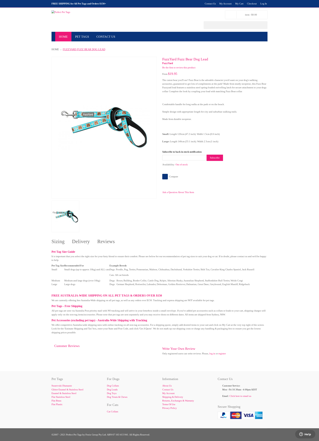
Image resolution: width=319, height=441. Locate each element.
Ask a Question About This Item (178, 192)
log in (212, 353)
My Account (225, 3)
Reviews (106, 241)
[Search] (263, 25)
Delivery (81, 241)
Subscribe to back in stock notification (182, 151)
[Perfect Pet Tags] (61, 12)
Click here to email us (240, 396)
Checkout (252, 3)
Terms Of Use (168, 404)
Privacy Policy (169, 408)
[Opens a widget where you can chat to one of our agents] (305, 434)
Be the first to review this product (178, 67)
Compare (173, 176)
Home (55, 49)
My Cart (239, 3)
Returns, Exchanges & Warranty (178, 400)
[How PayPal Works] (240, 413)
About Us (167, 385)
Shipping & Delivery (172, 397)
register (222, 353)
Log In (263, 3)
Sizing (58, 241)
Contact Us (210, 3)
